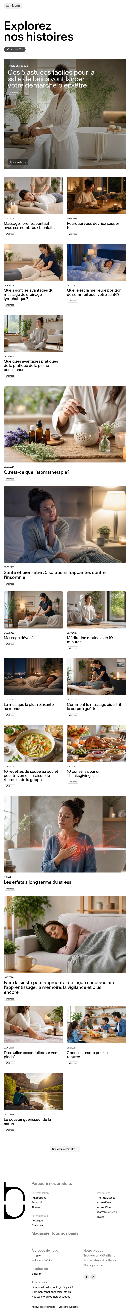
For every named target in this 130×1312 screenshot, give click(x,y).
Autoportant (39, 1197)
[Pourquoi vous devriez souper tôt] (96, 195)
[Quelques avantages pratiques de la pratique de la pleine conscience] (33, 333)
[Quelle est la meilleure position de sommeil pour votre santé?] (96, 262)
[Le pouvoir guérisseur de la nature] (33, 1091)
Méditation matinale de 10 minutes (90, 639)
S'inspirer (37, 1273)
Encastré (37, 1202)
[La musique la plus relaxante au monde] (33, 676)
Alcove (36, 1207)
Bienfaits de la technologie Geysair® (53, 1287)
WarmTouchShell (107, 1212)
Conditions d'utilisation (68, 1307)
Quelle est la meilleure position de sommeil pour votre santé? (94, 292)
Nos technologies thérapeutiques (51, 1296)
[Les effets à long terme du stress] (65, 834)
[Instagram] (93, 1277)
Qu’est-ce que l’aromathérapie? (36, 472)
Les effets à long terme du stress (37, 882)
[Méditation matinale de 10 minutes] (96, 609)
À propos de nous (45, 1250)
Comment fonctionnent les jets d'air (52, 1291)
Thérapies (39, 1282)
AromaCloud (104, 1207)
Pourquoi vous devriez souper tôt (93, 225)
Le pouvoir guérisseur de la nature (27, 1121)
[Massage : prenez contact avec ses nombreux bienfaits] (33, 195)
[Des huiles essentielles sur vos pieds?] (33, 1024)
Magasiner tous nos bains (55, 1233)
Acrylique (37, 1220)
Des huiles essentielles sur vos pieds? (30, 1054)
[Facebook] (86, 1277)
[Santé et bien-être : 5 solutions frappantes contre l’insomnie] (65, 524)
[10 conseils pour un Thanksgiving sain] (96, 743)
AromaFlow (104, 1202)
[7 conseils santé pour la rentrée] (96, 1024)
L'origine (36, 1255)
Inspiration (40, 1269)
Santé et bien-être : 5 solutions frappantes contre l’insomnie (55, 575)
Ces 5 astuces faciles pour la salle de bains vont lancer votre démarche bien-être (51, 78)
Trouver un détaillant (99, 1255)
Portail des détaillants (100, 1260)
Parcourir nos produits (52, 1183)
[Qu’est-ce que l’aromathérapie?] (65, 424)
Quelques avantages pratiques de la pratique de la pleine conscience (31, 365)
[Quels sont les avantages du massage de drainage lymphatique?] (33, 262)
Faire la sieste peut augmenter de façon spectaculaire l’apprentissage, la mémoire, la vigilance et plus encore (60, 987)
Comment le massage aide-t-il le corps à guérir (94, 706)
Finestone (37, 1225)
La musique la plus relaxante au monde (29, 706)
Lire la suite (16, 162)
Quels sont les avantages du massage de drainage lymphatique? (28, 294)
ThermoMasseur (106, 1197)
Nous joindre (93, 1265)
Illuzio (100, 1216)
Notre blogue (93, 1250)
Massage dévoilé (19, 637)
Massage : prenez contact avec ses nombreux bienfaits (29, 225)
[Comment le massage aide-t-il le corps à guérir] (96, 676)
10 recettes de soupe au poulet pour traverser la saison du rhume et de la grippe (31, 775)
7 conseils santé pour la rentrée (87, 1054)
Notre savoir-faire (42, 1260)
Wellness (14, 92)
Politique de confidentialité (43, 1307)
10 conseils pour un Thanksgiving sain (84, 773)
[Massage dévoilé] (33, 609)
